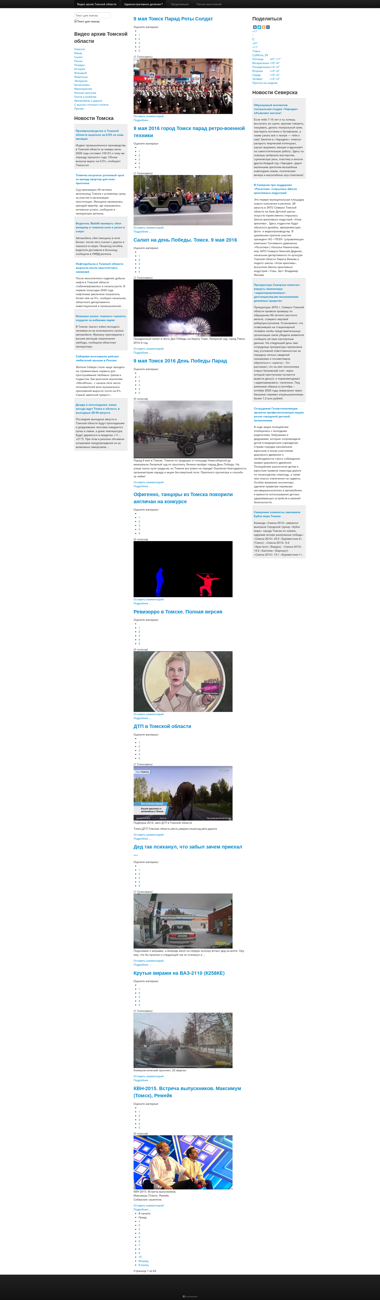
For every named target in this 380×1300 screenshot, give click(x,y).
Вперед (143, 1261)
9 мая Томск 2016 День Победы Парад (180, 360)
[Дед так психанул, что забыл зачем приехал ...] (183, 921)
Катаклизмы (82, 85)
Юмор (78, 53)
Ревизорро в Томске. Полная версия (178, 611)
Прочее (79, 108)
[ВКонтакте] (255, 27)
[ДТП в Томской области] (183, 793)
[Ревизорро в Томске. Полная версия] (183, 681)
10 (140, 1257)
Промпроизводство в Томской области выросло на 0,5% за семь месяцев (100, 135)
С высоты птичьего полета (91, 104)
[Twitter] (259, 27)
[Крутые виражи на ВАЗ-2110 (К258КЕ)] (183, 1040)
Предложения (180, 4)
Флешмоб (80, 73)
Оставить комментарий (149, 116)
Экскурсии (80, 81)
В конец (144, 1265)
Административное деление (142, 4)
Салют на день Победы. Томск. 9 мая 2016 (185, 239)
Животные (81, 77)
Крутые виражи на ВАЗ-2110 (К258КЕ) (179, 972)
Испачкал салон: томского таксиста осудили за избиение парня (101, 318)
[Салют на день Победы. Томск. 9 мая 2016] (183, 308)
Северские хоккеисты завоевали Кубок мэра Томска (277, 514)
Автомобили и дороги (88, 100)
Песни (78, 61)
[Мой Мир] (268, 27)
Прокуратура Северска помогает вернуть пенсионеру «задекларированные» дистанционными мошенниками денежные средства (277, 292)
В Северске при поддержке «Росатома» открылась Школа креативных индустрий (275, 189)
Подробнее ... (142, 120)
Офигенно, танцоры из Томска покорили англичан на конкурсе (183, 498)
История (79, 69)
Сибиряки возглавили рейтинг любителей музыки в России (97, 358)
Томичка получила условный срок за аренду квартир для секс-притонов (100, 179)
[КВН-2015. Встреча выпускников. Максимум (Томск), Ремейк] (183, 1162)
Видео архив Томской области (96, 4)
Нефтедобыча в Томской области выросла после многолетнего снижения (99, 268)
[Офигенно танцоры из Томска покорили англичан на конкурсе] (183, 569)
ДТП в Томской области (162, 726)
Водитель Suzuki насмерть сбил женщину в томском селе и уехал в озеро (100, 227)
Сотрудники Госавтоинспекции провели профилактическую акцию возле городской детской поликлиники (279, 414)
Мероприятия (83, 89)
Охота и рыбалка (85, 97)
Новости (79, 49)
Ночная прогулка (85, 93)
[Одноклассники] (263, 27)
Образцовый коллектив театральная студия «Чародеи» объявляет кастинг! (276, 109)
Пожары (79, 65)
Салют (78, 57)
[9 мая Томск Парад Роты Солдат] (183, 86)
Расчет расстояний (209, 4)
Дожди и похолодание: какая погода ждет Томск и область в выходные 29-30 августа (98, 408)
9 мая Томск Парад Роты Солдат (173, 18)
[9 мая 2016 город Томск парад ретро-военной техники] (183, 200)
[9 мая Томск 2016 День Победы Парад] (183, 429)
